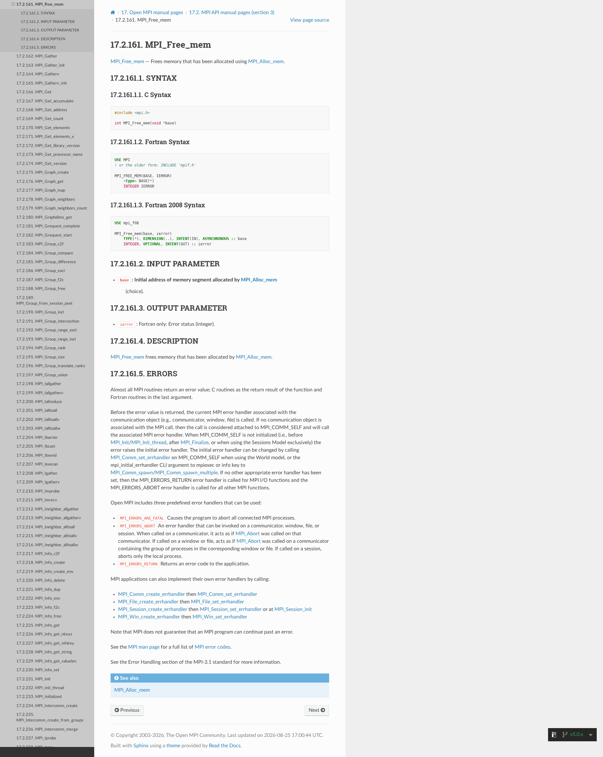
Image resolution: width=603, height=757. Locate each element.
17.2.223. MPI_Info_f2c (38, 608)
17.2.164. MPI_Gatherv (37, 74)
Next (315, 710)
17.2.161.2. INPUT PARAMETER (48, 22)
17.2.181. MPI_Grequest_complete (48, 226)
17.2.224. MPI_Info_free (38, 616)
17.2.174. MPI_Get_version (41, 164)
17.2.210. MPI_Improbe (38, 491)
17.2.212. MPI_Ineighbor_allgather (47, 509)
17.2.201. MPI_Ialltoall (36, 411)
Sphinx (141, 745)
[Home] (113, 12)
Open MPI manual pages (152, 12)
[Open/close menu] (13, 5)
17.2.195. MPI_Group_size (40, 357)
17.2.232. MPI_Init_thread (40, 688)
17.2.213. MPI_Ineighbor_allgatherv (48, 518)
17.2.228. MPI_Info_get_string (44, 652)
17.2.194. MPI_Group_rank (41, 348)
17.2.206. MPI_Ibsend (36, 456)
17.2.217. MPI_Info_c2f (38, 554)
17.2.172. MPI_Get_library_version (48, 146)
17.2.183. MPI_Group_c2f (40, 244)
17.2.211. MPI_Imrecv (36, 500)
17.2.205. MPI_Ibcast (35, 446)
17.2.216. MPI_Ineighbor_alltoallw (47, 545)
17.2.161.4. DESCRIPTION (43, 39)
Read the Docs (225, 745)
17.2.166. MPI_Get (34, 92)
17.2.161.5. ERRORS (38, 47)
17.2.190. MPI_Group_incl (40, 312)
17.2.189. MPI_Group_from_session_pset (44, 301)
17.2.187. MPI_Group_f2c (40, 280)
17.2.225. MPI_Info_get (38, 626)
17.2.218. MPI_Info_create (40, 563)
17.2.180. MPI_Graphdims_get (44, 217)
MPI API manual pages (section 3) (231, 12)
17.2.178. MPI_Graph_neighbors (45, 200)
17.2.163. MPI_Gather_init (40, 65)
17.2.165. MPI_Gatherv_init (41, 83)
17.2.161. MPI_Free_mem (39, 5)
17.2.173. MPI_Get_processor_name (49, 155)
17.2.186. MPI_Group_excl (40, 271)
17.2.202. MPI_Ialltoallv (37, 420)
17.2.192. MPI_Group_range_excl (46, 330)
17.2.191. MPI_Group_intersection (47, 321)
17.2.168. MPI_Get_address (41, 110)
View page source (309, 20)
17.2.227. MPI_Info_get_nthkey (45, 643)
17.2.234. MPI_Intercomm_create (47, 706)
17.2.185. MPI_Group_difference (46, 262)
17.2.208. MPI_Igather (36, 473)
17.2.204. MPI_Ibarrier (37, 438)
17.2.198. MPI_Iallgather (38, 384)
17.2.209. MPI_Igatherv (38, 482)
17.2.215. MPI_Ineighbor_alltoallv (46, 536)
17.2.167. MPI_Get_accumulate (44, 101)
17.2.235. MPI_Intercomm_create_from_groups (50, 717)
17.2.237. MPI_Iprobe (36, 738)
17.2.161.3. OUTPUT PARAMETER (50, 30)
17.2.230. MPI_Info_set (37, 670)
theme (173, 745)
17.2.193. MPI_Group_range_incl (46, 339)
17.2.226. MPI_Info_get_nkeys (44, 634)
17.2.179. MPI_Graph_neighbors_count (51, 208)
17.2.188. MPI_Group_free (40, 289)
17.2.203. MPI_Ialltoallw (38, 429)
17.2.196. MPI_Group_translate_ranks (50, 366)
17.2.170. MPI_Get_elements (43, 128)
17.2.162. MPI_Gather (36, 56)
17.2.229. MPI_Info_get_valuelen (46, 661)
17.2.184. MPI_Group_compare (44, 253)
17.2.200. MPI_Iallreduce (39, 402)
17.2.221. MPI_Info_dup (38, 590)
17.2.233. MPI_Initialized (39, 697)
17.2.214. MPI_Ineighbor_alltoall (45, 527)
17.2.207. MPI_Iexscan (37, 464)
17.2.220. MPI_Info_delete (40, 581)
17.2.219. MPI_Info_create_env (44, 572)
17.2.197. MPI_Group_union (42, 375)
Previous (129, 710)
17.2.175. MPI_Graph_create (42, 173)
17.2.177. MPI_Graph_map (40, 190)
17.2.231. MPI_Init (33, 679)
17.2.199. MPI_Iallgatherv (39, 393)
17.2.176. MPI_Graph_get (39, 182)
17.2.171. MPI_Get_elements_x (45, 137)
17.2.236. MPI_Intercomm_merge (47, 729)
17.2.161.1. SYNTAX (38, 13)
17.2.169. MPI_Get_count (39, 119)
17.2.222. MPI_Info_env (38, 598)
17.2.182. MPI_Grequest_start (44, 235)
